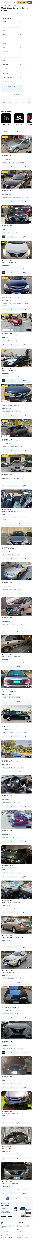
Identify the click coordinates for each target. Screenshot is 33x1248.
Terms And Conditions (21, 1228)
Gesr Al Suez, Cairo (8, 837)
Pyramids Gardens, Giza (9, 978)
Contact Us (19, 1226)
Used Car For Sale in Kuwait (23, 1234)
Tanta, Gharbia (7, 872)
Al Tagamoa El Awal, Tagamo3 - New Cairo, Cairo (13, 303)
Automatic (18, 908)
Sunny (17, 162)
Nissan (13, 162)
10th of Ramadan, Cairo (8, 411)
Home (18, 1224)
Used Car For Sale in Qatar (22, 1237)
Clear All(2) (20, 13)
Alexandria (6, 732)
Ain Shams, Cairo (7, 802)
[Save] (29, 137)
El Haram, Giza (7, 943)
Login (29, 2)
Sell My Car (22, 2)
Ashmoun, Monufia (8, 589)
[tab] (3, 94)
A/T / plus (27, 517)
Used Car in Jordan (21, 1235)
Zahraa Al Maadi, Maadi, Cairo (9, 624)
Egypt (11, 1226)
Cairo (5, 697)
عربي (14, 2)
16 (25, 1198)
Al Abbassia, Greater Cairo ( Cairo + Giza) (12, 197)
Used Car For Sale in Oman (23, 1239)
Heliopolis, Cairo (7, 554)
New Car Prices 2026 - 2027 (12, 90)
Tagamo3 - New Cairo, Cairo (9, 662)
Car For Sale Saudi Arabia (6, 1237)
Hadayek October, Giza (8, 1083)
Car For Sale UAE (5, 1235)
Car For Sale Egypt (5, 1234)
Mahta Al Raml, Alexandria (9, 517)
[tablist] (16, 94)
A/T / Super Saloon (22, 732)
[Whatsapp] (11, 166)
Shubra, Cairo (6, 1013)
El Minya (6, 1189)
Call (25, 166)
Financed (22, 481)
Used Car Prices (12, 86)
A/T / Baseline (5, 627)
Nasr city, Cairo (7, 162)
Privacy (18, 1229)
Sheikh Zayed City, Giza (9, 446)
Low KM (22, 162)
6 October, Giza (7, 232)
